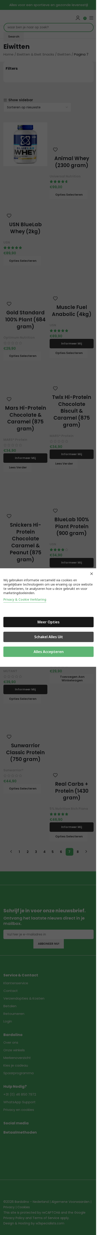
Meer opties (48, 622)
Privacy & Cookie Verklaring (24, 599)
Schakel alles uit (48, 636)
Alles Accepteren (49, 651)
